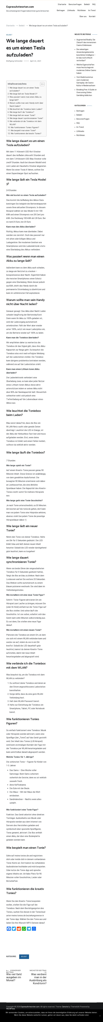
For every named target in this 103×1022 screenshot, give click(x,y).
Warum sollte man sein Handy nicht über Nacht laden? (26, 104)
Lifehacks (71, 10)
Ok (51, 1018)
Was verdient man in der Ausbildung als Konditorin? (37, 977)
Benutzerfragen (75, 4)
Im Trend (91, 10)
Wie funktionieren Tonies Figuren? (25, 127)
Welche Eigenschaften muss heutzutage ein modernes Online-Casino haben (86, 69)
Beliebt (87, 4)
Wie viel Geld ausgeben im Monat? (14, 976)
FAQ (93, 4)
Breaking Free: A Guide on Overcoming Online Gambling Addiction (86, 92)
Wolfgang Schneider (14, 61)
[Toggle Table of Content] (41, 84)
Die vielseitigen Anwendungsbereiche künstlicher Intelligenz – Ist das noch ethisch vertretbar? (85, 55)
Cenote (65, 1007)
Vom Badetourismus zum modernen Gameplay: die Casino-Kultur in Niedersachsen (85, 81)
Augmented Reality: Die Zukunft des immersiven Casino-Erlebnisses (86, 42)
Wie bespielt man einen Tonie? (23, 130)
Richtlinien (82, 10)
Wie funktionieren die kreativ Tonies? (26, 133)
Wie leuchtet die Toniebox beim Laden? (26, 109)
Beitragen (61, 10)
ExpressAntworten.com (20, 7)
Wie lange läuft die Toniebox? (22, 112)
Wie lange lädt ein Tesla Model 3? (23, 94)
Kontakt (92, 16)
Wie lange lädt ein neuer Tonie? (22, 115)
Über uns (83, 16)
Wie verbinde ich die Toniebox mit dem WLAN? (25, 122)
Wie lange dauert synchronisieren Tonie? (26, 118)
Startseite (62, 4)
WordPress (10, 1009)
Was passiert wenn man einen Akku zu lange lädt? (25, 98)
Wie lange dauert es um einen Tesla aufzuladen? (24, 89)
